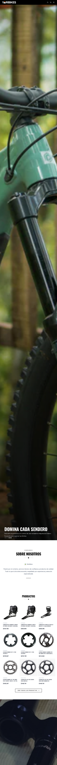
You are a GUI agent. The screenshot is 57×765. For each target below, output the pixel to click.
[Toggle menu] (53, 2)
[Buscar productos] (47, 2)
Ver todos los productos (27, 690)
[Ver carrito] (50, 2)
